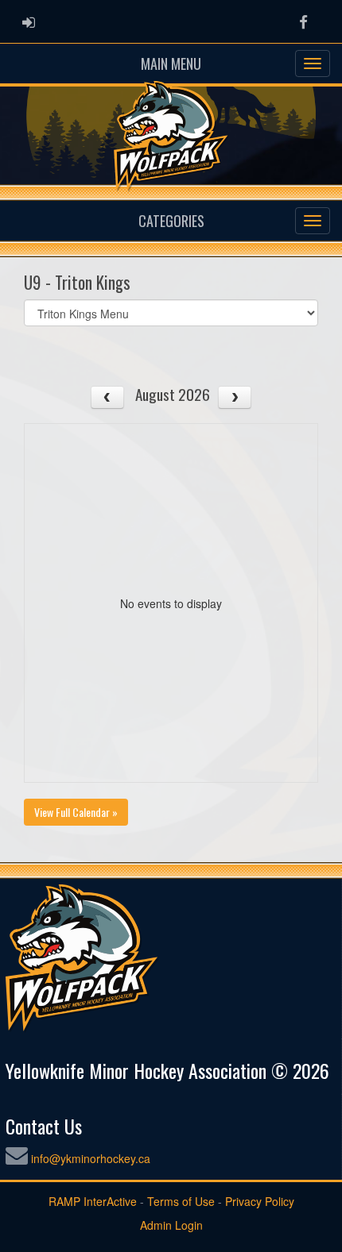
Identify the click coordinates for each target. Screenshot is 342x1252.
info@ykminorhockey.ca (90, 1158)
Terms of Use (181, 1201)
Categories (171, 220)
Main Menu (171, 63)
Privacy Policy (259, 1201)
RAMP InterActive (93, 1201)
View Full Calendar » (76, 811)
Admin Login (171, 1225)
